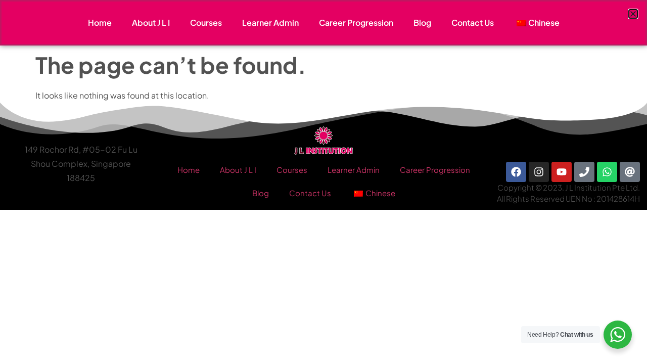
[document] (323, 182)
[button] (633, 14)
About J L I (151, 22)
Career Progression (356, 22)
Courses (206, 22)
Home (100, 22)
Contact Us (472, 22)
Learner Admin (270, 22)
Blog (422, 22)
